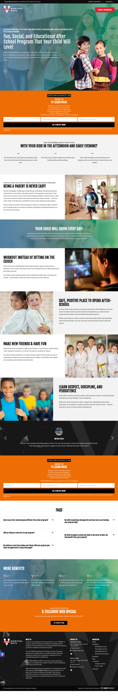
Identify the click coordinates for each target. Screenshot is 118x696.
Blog (93, 659)
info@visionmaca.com (78, 650)
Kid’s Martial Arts (101, 646)
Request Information (105, 10)
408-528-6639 (75, 664)
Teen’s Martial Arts (101, 649)
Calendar (95, 669)
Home (94, 642)
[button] (2, 654)
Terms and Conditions (30, 688)
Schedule (95, 656)
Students (109, 1)
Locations (95, 661)
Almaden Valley (100, 663)
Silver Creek (99, 666)
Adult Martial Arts (101, 651)
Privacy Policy (20, 688)
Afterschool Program (102, 654)
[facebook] (71, 654)
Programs (95, 644)
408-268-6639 (75, 648)
